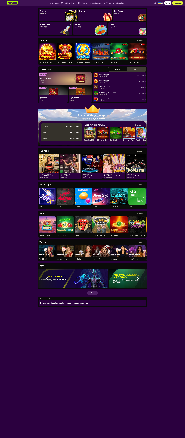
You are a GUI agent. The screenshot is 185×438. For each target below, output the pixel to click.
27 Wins (72, 99)
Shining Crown (44, 99)
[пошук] (155, 3)
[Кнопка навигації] (4, 3)
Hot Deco (43, 81)
